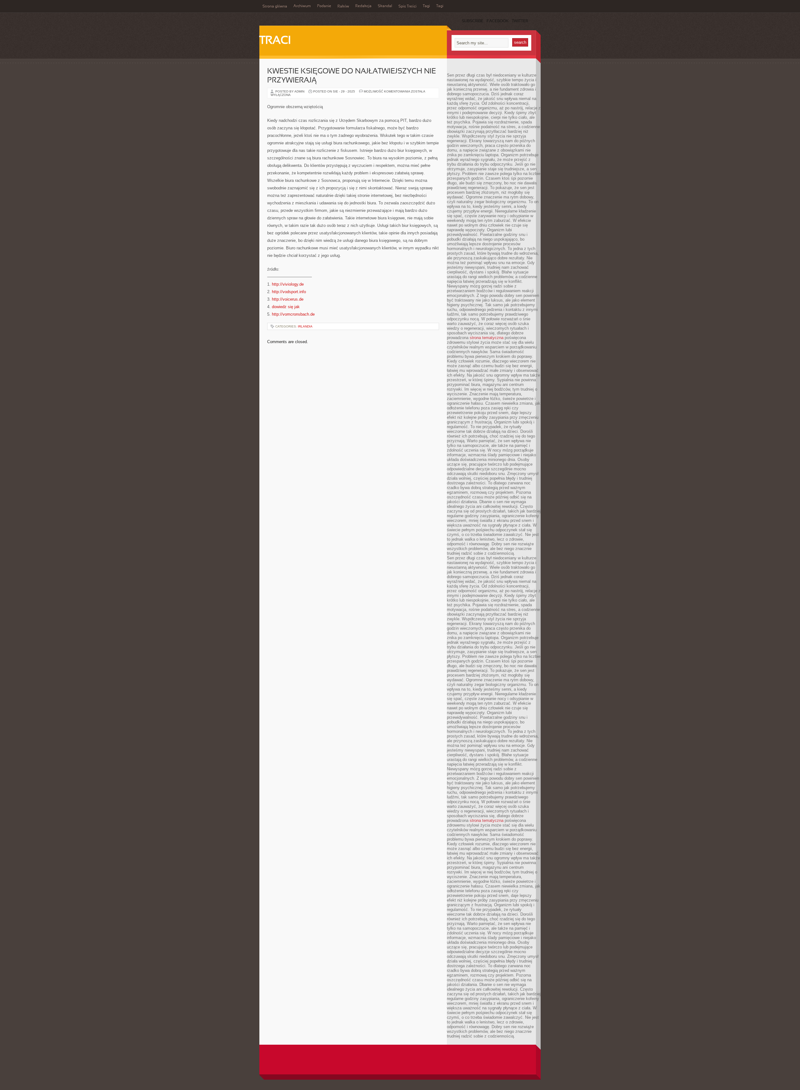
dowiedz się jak (286, 306)
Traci (275, 41)
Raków (343, 6)
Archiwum (302, 6)
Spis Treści (407, 6)
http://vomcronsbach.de (293, 314)
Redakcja (363, 6)
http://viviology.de (288, 284)
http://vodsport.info (289, 291)
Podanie (324, 6)
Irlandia (305, 326)
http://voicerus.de (287, 299)
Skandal (385, 6)
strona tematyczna (486, 337)
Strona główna (274, 6)
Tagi (426, 6)
